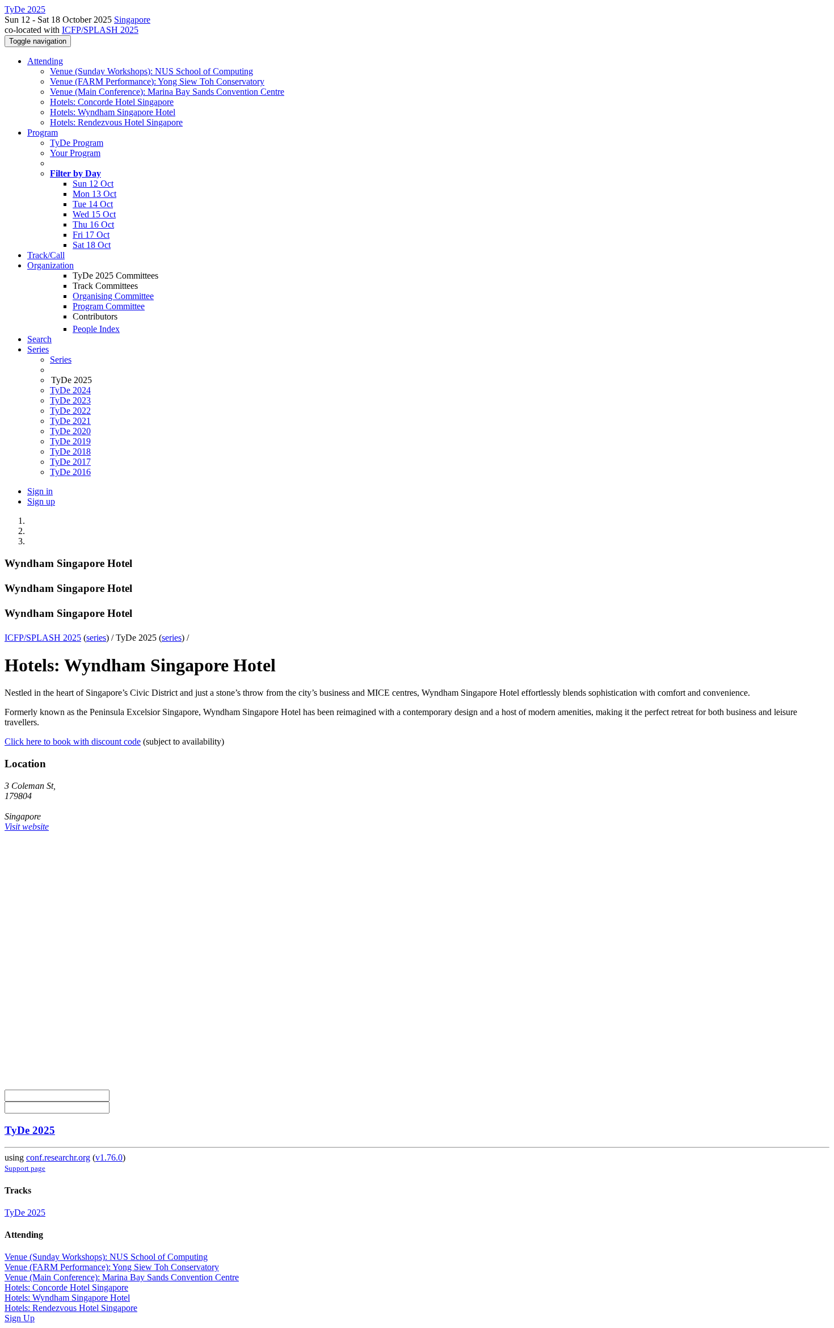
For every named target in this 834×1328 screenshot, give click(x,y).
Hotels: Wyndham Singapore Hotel (112, 112)
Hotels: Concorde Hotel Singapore (112, 102)
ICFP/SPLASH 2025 (100, 30)
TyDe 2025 (30, 1130)
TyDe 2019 (70, 441)
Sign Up (20, 1318)
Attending (45, 61)
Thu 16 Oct (93, 224)
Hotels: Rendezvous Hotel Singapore (116, 122)
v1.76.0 (109, 1157)
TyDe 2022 (70, 410)
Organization (50, 265)
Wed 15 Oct (94, 214)
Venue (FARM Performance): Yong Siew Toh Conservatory (157, 81)
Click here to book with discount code (73, 741)
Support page (25, 1168)
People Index (96, 329)
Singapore (132, 19)
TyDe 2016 (70, 472)
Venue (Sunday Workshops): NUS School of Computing (151, 71)
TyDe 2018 (70, 451)
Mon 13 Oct (94, 194)
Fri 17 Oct (91, 234)
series (96, 637)
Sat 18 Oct (92, 245)
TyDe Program (76, 143)
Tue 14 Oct (93, 204)
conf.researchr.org (58, 1157)
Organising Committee (113, 296)
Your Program (75, 153)
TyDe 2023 (70, 400)
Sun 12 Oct (93, 183)
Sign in (40, 491)
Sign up (41, 501)
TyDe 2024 (70, 390)
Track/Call (46, 255)
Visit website (27, 826)
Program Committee (109, 306)
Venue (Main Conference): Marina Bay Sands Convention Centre (167, 91)
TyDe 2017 (70, 462)
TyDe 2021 (70, 421)
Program (42, 132)
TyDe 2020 (70, 431)
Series (60, 359)
